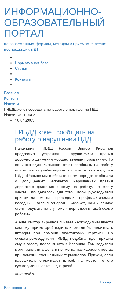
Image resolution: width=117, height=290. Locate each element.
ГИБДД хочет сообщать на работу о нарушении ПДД (55, 135)
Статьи (21, 68)
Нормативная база (31, 62)
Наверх (106, 282)
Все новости (15, 287)
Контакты (23, 79)
